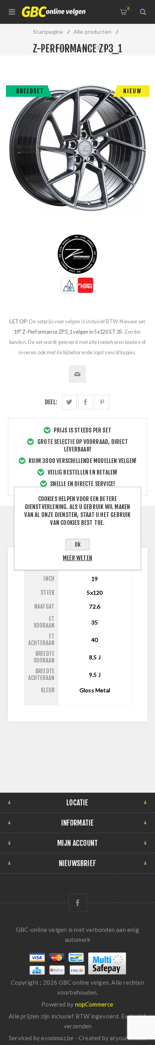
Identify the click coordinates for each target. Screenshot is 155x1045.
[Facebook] (77, 902)
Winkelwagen (128, 8)
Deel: (51, 402)
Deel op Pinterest (102, 402)
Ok (78, 544)
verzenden (78, 1026)
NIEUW (132, 91)
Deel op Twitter (69, 402)
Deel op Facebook (85, 402)
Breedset (30, 91)
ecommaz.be (57, 1037)
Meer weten (77, 558)
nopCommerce (94, 1004)
